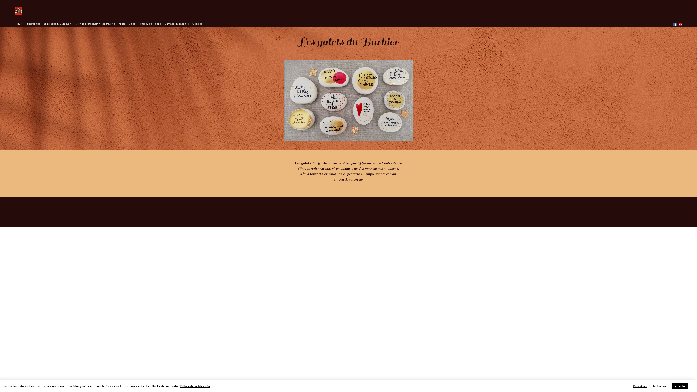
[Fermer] (692, 386)
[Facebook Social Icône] (675, 24)
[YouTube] (680, 24)
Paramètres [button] (640, 386)
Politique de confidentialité (195, 386)
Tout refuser (660, 386)
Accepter (680, 386)
